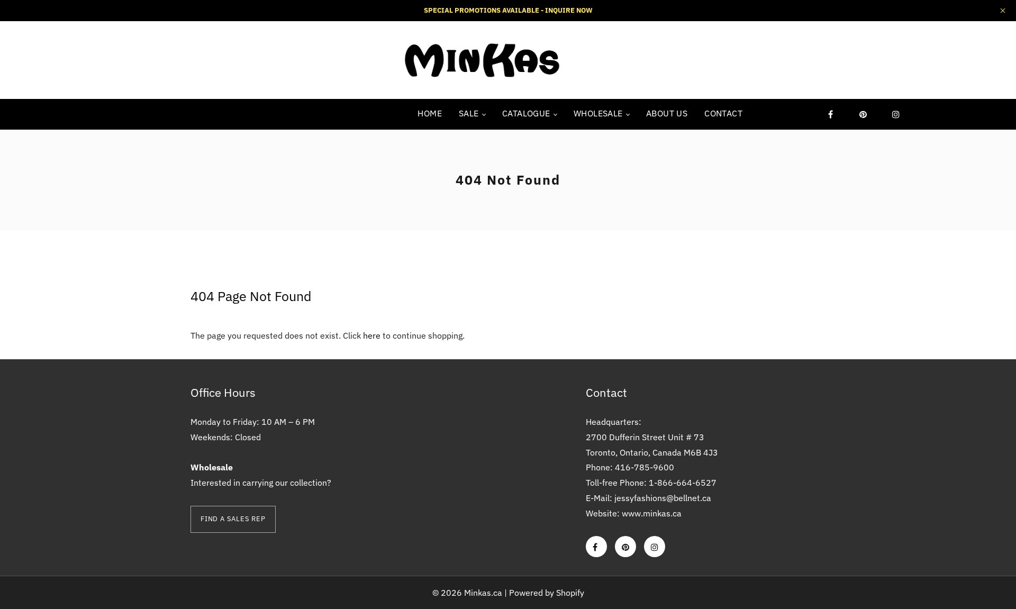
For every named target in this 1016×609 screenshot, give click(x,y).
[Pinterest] (863, 114)
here (371, 335)
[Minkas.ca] (481, 59)
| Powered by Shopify (544, 592)
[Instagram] (896, 114)
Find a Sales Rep (233, 518)
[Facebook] (830, 114)
